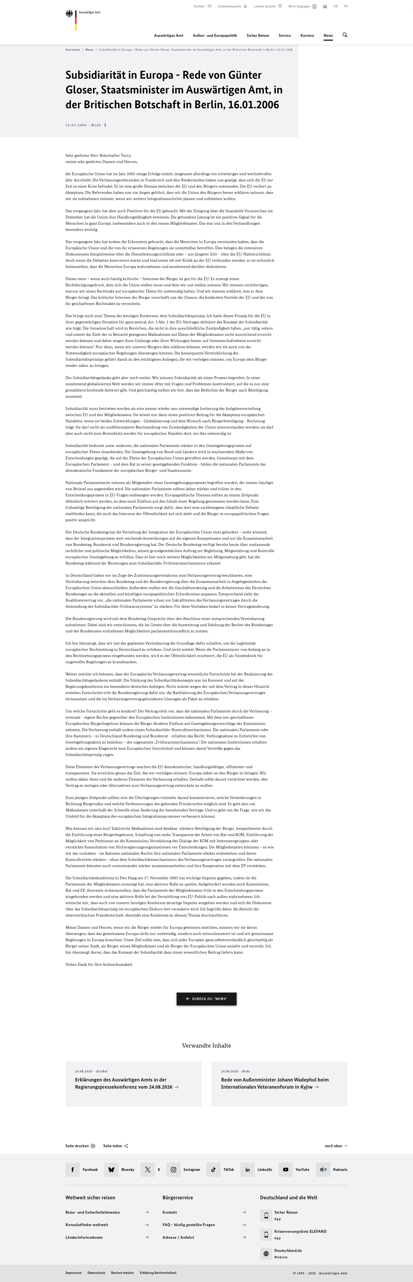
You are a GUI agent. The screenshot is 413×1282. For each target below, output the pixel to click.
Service (285, 35)
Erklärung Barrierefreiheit (158, 1273)
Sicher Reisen (258, 35)
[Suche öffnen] (345, 35)
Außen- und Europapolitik (215, 35)
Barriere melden (122, 1273)
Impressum (73, 1273)
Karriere (307, 35)
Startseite (72, 49)
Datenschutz (96, 1273)
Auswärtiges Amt (168, 35)
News (328, 37)
